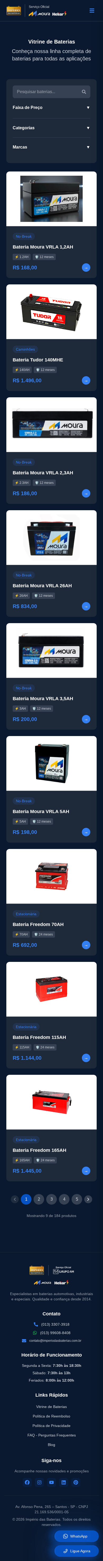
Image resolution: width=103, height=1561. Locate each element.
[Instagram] (39, 1482)
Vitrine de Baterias (51, 1407)
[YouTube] (51, 1482)
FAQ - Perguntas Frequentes (51, 1435)
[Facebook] (27, 1482)
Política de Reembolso (51, 1416)
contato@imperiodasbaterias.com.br (55, 1341)
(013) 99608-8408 (55, 1333)
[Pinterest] (75, 1482)
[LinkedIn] (63, 1482)
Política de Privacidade (51, 1426)
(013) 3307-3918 (55, 1324)
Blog (51, 1445)
